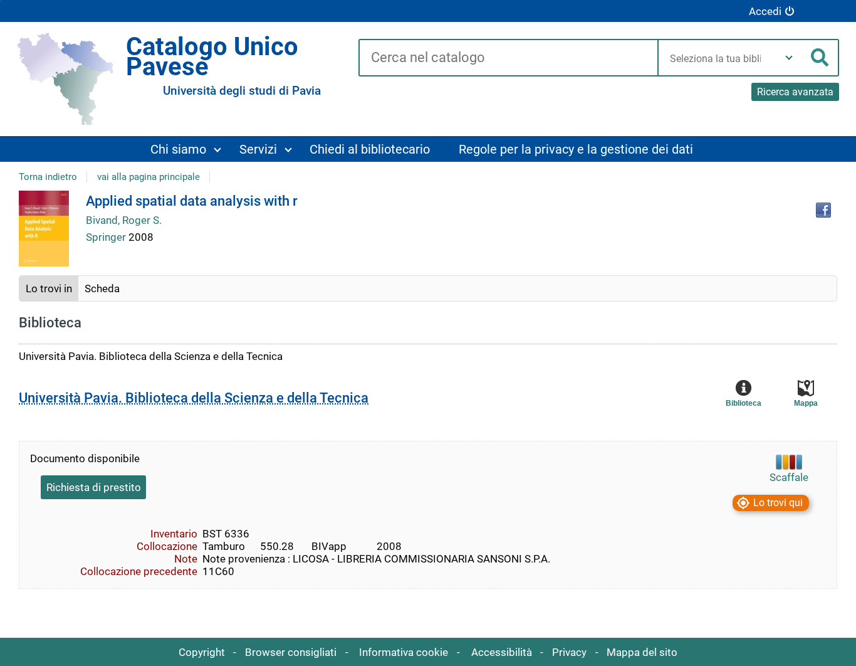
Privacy (569, 652)
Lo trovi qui (778, 503)
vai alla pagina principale (148, 176)
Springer (107, 237)
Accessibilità (501, 652)
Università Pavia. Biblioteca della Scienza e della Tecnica (193, 398)
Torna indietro (48, 176)
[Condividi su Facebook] (823, 210)
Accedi (765, 11)
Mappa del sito (642, 652)
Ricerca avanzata (795, 92)
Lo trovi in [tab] (49, 288)
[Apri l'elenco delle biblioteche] (788, 58)
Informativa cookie (403, 652)
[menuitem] (185, 149)
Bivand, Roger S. (124, 220)
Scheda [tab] (102, 288)
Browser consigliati (291, 652)
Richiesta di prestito (93, 487)
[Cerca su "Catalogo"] (507, 58)
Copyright (202, 652)
